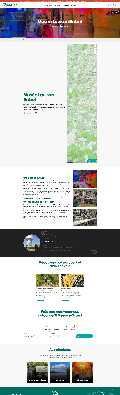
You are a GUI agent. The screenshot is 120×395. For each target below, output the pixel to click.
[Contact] (108, 5)
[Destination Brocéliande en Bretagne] (9, 5)
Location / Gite (30, 336)
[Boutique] (111, 5)
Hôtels (27, 333)
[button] (113, 5)
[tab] (47, 327)
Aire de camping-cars (55, 335)
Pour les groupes (54, 336)
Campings (52, 333)
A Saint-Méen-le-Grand (51, 182)
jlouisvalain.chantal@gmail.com (53, 241)
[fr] (116, 5)
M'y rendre (91, 160)
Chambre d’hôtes (30, 335)
